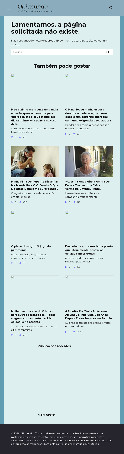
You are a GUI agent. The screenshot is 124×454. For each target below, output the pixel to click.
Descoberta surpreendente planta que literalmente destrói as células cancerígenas (89, 250)
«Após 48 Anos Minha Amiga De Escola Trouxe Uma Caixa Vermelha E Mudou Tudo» (87, 185)
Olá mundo (33, 6)
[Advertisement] (62, 382)
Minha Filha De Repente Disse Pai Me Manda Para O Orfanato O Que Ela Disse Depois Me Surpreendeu (34, 185)
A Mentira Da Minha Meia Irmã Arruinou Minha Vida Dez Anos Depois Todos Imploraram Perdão (88, 315)
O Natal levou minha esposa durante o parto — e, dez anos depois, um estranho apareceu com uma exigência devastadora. (88, 115)
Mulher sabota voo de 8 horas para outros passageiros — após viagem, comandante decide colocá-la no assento (33, 317)
